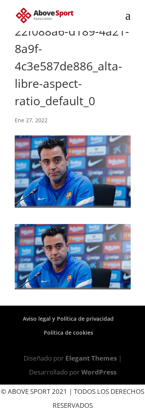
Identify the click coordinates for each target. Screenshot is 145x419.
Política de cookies (68, 332)
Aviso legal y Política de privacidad (68, 318)
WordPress (98, 372)
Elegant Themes (91, 358)
